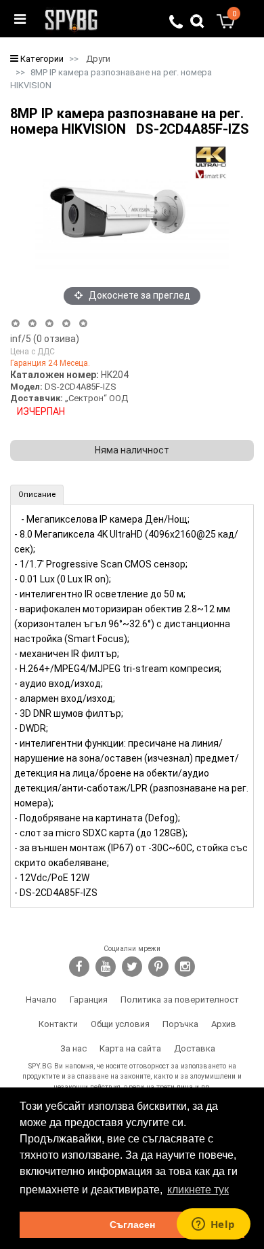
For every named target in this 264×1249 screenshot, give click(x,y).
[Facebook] (79, 966)
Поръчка (180, 1024)
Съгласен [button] (132, 1224)
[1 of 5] (15, 323)
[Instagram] (185, 966)
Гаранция (89, 999)
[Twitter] (132, 966)
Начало (41, 999)
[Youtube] (105, 966)
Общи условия (120, 1024)
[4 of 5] (66, 323)
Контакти (58, 1024)
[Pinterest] (158, 966)
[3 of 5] (49, 323)
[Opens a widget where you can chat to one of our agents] (213, 1225)
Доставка (194, 1048)
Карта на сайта (130, 1048)
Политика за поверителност (179, 999)
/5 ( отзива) (44, 338)
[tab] (37, 495)
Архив (223, 1024)
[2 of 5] (32, 323)
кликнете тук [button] (198, 1189)
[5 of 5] (83, 323)
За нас (73, 1048)
